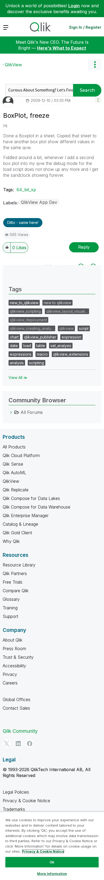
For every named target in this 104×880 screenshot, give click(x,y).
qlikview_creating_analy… (32, 328)
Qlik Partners (15, 573)
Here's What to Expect (61, 48)
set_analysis (60, 345)
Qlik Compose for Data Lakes (31, 498)
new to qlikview (57, 302)
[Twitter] (7, 743)
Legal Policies (16, 792)
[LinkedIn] (18, 743)
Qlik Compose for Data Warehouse (36, 507)
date (14, 345)
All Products (14, 447)
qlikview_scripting (25, 311)
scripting (36, 362)
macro (42, 354)
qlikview (66, 328)
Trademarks (14, 809)
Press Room (14, 648)
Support (10, 616)
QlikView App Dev (39, 202)
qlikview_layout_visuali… (67, 311)
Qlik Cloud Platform (21, 455)
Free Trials (12, 582)
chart (14, 337)
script (84, 328)
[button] (98, 99)
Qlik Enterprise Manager (26, 515)
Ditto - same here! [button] (22, 222)
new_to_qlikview (24, 302)
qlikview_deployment (28, 320)
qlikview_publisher (40, 337)
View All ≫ (18, 377)
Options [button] (94, 64)
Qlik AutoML (14, 472)
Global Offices (16, 699)
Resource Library (19, 565)
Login (74, 5)
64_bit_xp (26, 189)
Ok (52, 862)
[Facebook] (30, 743)
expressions (20, 354)
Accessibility (14, 665)
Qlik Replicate (16, 489)
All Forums (32, 412)
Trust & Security (18, 657)
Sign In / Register (85, 27)
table (40, 345)
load (27, 345)
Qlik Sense (13, 464)
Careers (10, 683)
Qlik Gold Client (17, 532)
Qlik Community (20, 731)
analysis (17, 362)
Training (10, 607)
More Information (52, 873)
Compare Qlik (16, 590)
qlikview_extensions (70, 354)
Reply (84, 247)
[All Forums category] (11, 412)
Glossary (11, 599)
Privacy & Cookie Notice (26, 800)
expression (71, 337)
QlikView (13, 64)
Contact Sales (16, 708)
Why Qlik (11, 541)
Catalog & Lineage (20, 524)
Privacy (10, 674)
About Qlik (12, 640)
